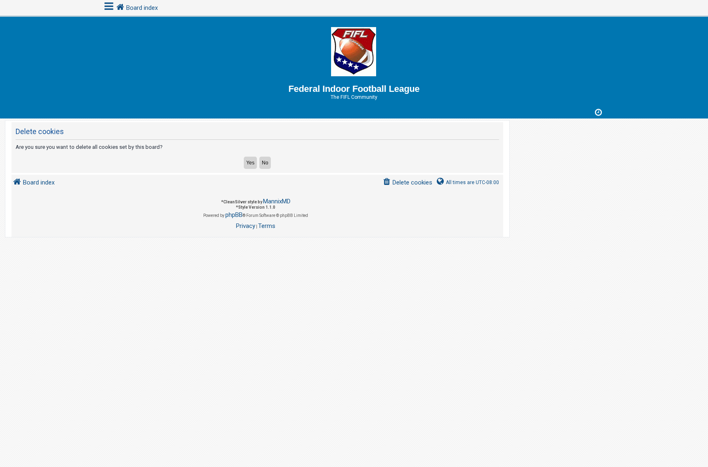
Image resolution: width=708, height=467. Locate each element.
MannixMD (276, 201)
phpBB (234, 215)
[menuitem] (407, 182)
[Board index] (354, 50)
